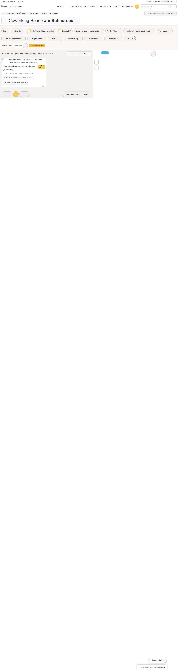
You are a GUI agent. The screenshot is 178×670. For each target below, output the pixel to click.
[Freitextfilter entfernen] (169, 6)
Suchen (175, 6)
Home (60, 6)
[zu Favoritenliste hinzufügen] (5, 61)
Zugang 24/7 (67, 31)
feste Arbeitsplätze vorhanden (42, 31)
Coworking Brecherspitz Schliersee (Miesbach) (19, 68)
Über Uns (105, 6)
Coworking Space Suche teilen (77, 94)
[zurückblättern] (8, 61)
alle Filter (131, 39)
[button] (7, 94)
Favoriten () (153, 667)
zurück (106, 53)
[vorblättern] (40, 61)
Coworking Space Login (154, 1)
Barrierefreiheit (158, 660)
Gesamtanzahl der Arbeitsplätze (88, 31)
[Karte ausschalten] (153, 53)
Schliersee (18, 46)
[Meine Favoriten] (137, 6)
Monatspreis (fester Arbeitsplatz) (137, 31)
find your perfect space (13, 2)
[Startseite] (3, 13)
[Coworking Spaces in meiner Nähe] (96, 68)
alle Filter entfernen (37, 46)
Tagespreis (163, 31)
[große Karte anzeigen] (96, 62)
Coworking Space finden (83, 6)
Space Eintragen (123, 6)
